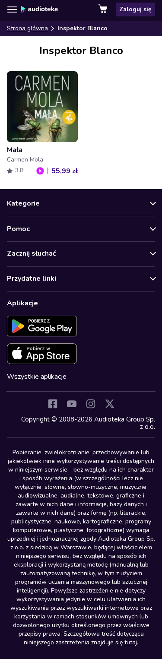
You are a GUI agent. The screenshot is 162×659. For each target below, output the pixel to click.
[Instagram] (91, 404)
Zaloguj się (135, 9)
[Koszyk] (103, 9)
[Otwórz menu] (12, 9)
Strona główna (27, 28)
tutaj (130, 642)
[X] (110, 404)
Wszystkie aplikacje (37, 376)
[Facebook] (53, 404)
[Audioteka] (39, 9)
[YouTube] (72, 404)
